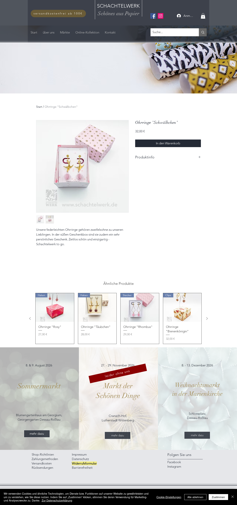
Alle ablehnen (195, 497)
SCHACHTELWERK (118, 6)
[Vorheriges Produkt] (30, 318)
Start (39, 106)
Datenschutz (80, 459)
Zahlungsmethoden (45, 459)
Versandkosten (42, 463)
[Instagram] (160, 16)
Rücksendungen (42, 467)
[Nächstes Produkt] (207, 318)
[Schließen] (232, 497)
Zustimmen (218, 497)
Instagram (174, 466)
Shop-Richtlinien (43, 454)
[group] (118, 318)
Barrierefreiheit (82, 467)
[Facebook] (153, 16)
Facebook (174, 462)
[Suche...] (203, 32)
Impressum (79, 454)
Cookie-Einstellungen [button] (168, 497)
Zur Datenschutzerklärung (57, 500)
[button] (203, 16)
